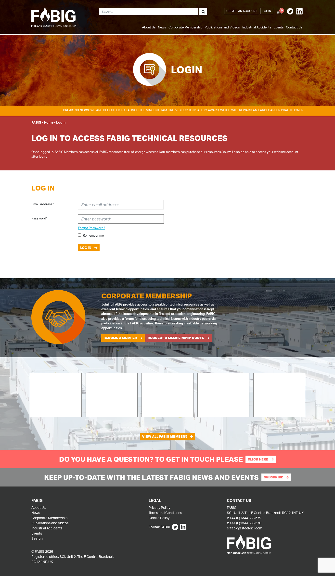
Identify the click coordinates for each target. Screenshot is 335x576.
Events (279, 27)
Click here (258, 459)
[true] (203, 11)
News (162, 27)
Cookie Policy (159, 518)
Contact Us (294, 27)
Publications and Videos (222, 27)
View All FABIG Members (164, 436)
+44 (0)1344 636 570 (245, 523)
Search (37, 538)
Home (48, 122)
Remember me (93, 235)
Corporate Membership (185, 27)
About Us (149, 27)
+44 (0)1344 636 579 (245, 518)
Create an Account (241, 11)
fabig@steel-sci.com (246, 528)
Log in (86, 247)
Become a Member (120, 338)
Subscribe (273, 477)
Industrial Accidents (256, 27)
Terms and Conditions (165, 513)
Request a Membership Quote (176, 338)
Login (266, 11)
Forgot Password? (91, 228)
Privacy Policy (159, 507)
